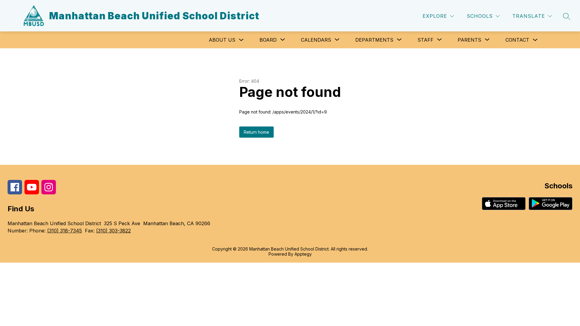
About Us (222, 40)
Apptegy (303, 254)
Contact (517, 40)
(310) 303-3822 (113, 231)
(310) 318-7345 (64, 231)
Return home (256, 132)
